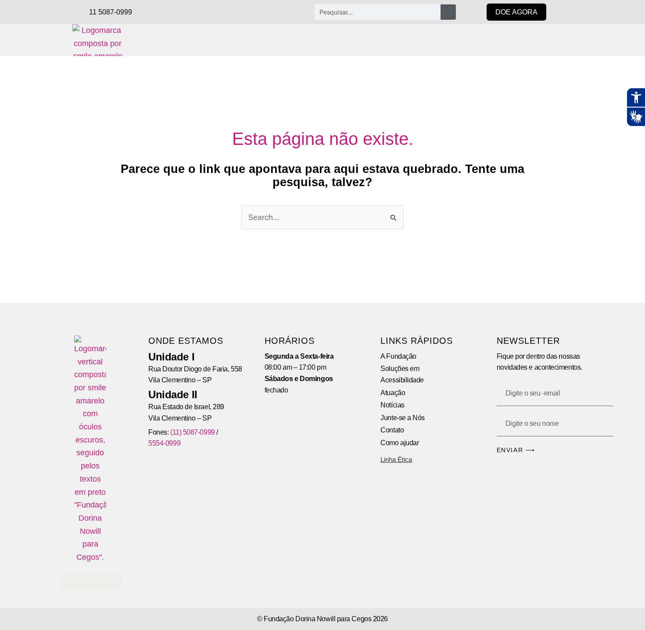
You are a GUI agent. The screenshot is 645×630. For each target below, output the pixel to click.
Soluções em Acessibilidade (402, 374)
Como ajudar (399, 442)
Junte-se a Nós (402, 417)
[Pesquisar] (448, 12)
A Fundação (398, 356)
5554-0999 (164, 443)
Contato (392, 430)
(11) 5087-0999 (192, 432)
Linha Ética (396, 459)
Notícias (392, 405)
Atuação (392, 392)
